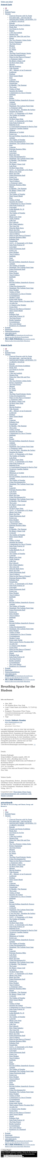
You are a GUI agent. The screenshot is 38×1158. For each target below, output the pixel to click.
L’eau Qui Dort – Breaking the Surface (22, 110)
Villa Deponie (14, 68)
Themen (8, 14)
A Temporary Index (15, 59)
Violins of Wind (14, 89)
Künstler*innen (10, 12)
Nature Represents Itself (17, 175)
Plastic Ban (13, 27)
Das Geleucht (13, 222)
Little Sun (12, 220)
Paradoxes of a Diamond (17, 326)
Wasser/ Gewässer (7, 795)
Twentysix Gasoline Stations (18, 128)
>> (35, 744)
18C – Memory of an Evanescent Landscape (20, 71)
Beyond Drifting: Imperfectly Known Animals (21, 101)
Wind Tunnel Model (16, 76)
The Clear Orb (14, 226)
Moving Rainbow (15, 66)
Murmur (12, 46)
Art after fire (13, 303)
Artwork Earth (6, 5)
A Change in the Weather (17, 305)
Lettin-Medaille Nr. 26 (16, 209)
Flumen (11, 31)
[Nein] (23, 1156)
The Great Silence (15, 324)
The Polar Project (15, 44)
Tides (11, 51)
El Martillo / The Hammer (18, 85)
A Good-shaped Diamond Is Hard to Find (23, 126)
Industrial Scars (14, 125)
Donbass (12, 74)
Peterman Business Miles (17, 149)
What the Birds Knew (16, 228)
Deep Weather (14, 179)
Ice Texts (12, 48)
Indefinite (12, 94)
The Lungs (13, 87)
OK (5, 1156)
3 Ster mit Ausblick (15, 33)
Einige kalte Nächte (15, 299)
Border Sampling (15, 320)
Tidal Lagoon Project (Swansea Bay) (21, 301)
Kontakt (7, 327)
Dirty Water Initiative (16, 224)
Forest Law (13, 134)
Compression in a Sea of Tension (20, 93)
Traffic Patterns (14, 218)
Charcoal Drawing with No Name (20, 16)
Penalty (11, 98)
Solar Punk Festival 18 (16, 123)
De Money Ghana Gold (17, 61)
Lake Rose (12, 117)
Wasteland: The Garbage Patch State (21, 106)
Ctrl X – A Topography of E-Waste (21, 113)
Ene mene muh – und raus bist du (20, 17)
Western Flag (13, 34)
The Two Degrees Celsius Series (20, 40)
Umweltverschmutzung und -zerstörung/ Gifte (16, 794)
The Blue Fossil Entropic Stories (20, 53)
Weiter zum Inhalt (7, 2)
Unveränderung (14, 295)
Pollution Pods (14, 81)
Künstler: (15, 721)
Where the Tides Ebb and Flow (19, 36)
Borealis (12, 23)
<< (10, 818)
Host (10, 78)
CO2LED (12, 104)
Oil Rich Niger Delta (16, 63)
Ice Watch (12, 49)
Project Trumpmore (15, 42)
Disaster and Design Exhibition (19, 25)
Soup (11, 96)
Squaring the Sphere (16, 91)
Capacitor (12, 79)
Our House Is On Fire (16, 29)
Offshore (12, 130)
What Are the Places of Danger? (20, 57)
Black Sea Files (14, 155)
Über (6, 10)
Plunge (11, 38)
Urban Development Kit (17, 55)
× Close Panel (6, 1150)
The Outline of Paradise (17, 115)
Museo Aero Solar (15, 172)
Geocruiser (13, 153)
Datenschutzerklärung (12, 331)
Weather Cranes (14, 297)
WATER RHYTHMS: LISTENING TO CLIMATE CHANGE (22, 20)
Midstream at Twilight (16, 132)
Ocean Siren (13, 307)
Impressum (8, 329)
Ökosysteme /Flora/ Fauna (22, 792)
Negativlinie (13, 83)
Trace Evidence (14, 181)
